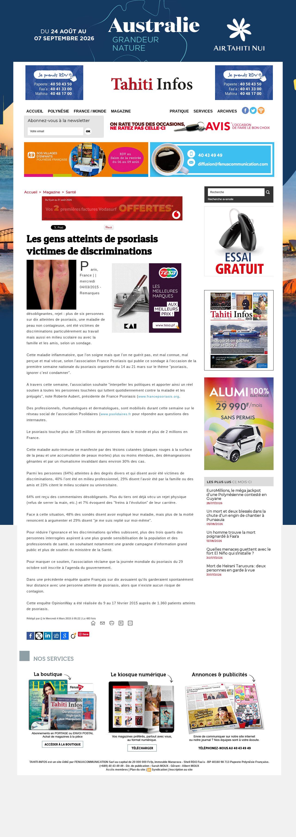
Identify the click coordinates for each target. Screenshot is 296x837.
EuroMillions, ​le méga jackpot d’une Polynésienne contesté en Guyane (237, 494)
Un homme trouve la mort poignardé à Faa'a (231, 534)
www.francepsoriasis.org (158, 396)
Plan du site (137, 769)
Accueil (34, 111)
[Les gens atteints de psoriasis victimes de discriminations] (51, 261)
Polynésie (58, 111)
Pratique (179, 111)
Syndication (159, 769)
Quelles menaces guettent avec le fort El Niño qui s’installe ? (239, 551)
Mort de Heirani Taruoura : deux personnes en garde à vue (236, 568)
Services (203, 111)
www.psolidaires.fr (116, 414)
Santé (71, 192)
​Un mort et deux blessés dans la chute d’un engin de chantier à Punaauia (236, 515)
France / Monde (90, 111)
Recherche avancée (220, 199)
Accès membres (117, 769)
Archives (227, 111)
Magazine (121, 111)
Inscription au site (181, 769)
